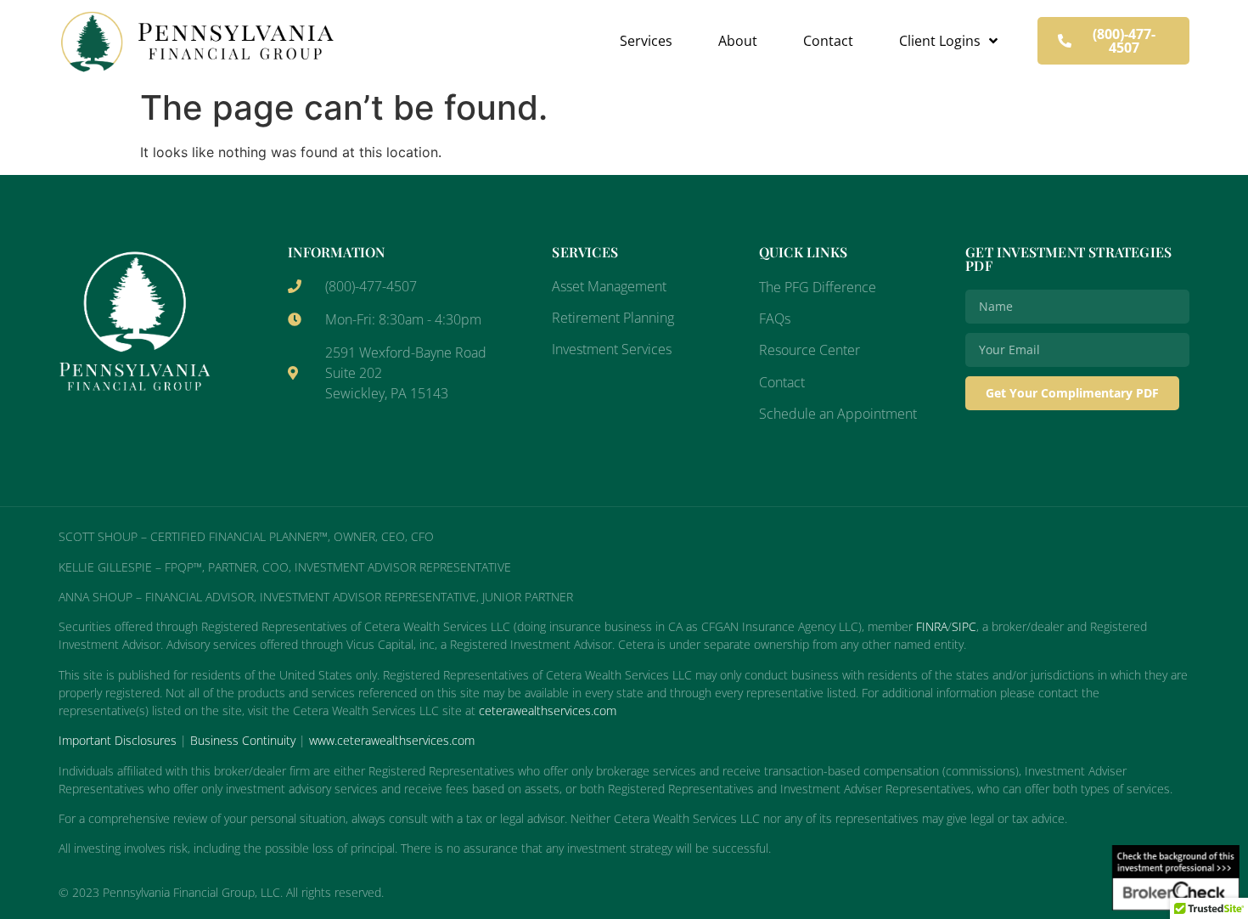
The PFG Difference (817, 287)
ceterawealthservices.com (547, 710)
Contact (828, 40)
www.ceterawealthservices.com (392, 740)
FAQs (774, 318)
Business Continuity (242, 740)
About (737, 40)
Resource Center (809, 350)
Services (646, 40)
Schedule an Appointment (838, 413)
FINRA (931, 626)
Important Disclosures (118, 740)
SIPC (964, 626)
